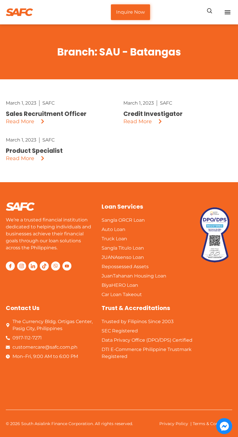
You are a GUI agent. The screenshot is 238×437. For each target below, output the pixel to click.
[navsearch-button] (209, 11)
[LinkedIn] (32, 266)
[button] (227, 12)
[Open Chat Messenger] (224, 426)
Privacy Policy (173, 423)
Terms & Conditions (212, 423)
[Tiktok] (44, 266)
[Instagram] (21, 266)
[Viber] (55, 266)
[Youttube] (66, 266)
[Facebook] (10, 266)
